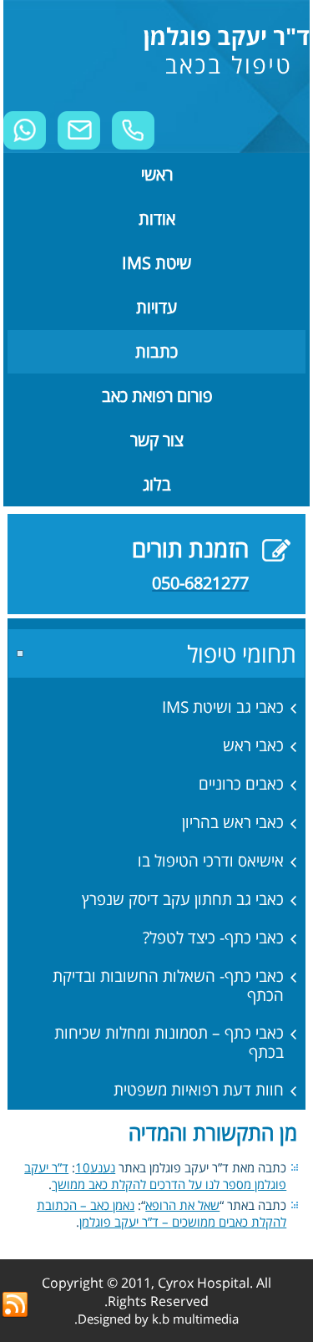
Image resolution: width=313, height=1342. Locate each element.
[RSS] (15, 1305)
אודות (157, 218)
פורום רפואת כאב (157, 395)
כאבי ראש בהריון (233, 822)
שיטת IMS (156, 263)
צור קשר (157, 440)
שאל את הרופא (182, 1205)
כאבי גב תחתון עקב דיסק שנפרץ (183, 899)
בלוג (157, 484)
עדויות (156, 307)
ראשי (157, 174)
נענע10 (95, 1167)
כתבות (156, 351)
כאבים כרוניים (241, 784)
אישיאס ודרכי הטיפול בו (211, 861)
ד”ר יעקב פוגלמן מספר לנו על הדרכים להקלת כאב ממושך (155, 1175)
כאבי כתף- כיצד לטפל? (213, 937)
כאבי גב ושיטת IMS (223, 707)
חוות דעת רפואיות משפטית (199, 1090)
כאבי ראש (253, 745)
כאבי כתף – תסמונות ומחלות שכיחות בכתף (169, 1042)
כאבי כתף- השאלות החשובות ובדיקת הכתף (168, 985)
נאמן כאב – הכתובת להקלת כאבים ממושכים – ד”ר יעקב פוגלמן (161, 1213)
